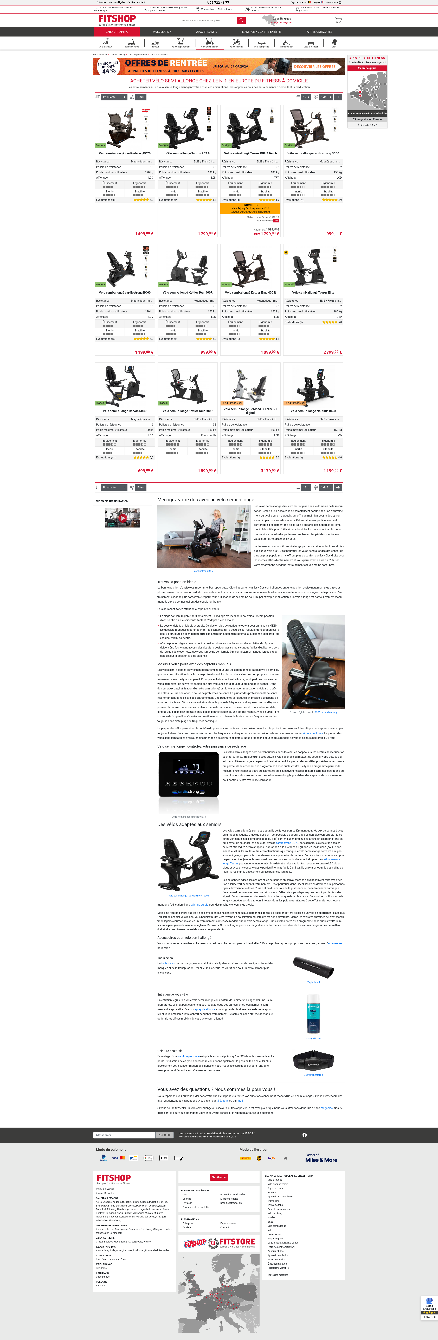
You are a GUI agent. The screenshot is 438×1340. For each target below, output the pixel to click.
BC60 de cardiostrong (326, 712)
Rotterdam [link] (164, 1250)
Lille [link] (98, 1268)
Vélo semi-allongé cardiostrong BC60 (125, 292)
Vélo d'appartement (138, 54)
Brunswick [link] (101, 1205)
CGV (185, 1194)
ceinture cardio (199, 904)
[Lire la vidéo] (122, 518)
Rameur (272, 1192)
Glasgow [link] (158, 1229)
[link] (367, 90)
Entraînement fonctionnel (281, 1247)
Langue (316, 2)
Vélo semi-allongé (159, 54)
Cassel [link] (166, 1209)
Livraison (187, 1203)
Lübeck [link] (128, 1213)
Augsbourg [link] (118, 1201)
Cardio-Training (117, 31)
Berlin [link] (128, 1201)
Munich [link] (149, 1213)
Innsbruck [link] (107, 1241)
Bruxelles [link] (109, 1193)
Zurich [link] (123, 1259)
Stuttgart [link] (161, 1216)
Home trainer (274, 1234)
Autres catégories (319, 31)
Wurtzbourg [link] (115, 1220)
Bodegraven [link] (116, 1250)
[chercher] (241, 20)
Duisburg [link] (153, 1205)
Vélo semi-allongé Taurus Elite (313, 292)
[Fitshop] (117, 20)
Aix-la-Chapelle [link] (104, 1201)
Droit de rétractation (231, 1203)
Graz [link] (98, 1241)
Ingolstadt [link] (145, 1209)
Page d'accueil (100, 54)
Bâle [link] (98, 1259)
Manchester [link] (102, 1233)
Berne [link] (105, 1259)
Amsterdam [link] (102, 1250)
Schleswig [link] (150, 1216)
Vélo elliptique (275, 1179)
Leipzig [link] (119, 1213)
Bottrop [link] (163, 1201)
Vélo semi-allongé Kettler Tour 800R (187, 411)
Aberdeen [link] (101, 1229)
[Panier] (339, 20)
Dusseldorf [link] (142, 1205)
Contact (141, 2)
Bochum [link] (146, 1201)
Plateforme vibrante (278, 1267)
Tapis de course (276, 1188)
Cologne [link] (110, 1213)
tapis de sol (168, 963)
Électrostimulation (277, 1263)
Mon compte (332, 2)
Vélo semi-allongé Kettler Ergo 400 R (250, 292)
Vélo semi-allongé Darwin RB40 (124, 411)
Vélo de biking (275, 1213)
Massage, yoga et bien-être (261, 31)
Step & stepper (275, 1238)
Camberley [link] (134, 1229)
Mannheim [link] (138, 1213)
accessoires (335, 943)
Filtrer (140, 97)
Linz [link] (128, 1241)
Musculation (162, 31)
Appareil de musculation (280, 1196)
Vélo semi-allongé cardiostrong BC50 (313, 153)
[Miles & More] (321, 1157)
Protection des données (232, 1194)
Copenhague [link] (103, 1276)
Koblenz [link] (100, 1213)
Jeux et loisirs (206, 31)
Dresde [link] (131, 1205)
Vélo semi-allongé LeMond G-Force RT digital (250, 411)
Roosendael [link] (151, 1250)
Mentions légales (117, 2)
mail (240, 1100)
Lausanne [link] (114, 1259)
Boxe (270, 1221)
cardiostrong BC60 (204, 571)
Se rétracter (219, 1177)
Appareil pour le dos (278, 1255)
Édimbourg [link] (146, 1229)
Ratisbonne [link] (115, 1216)
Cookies (187, 1198)
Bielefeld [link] (136, 1201)
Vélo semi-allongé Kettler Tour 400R (187, 292)
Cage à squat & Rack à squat (283, 1242)
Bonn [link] (155, 1201)
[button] (338, 97)
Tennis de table (275, 1205)
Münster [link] (158, 1213)
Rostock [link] (126, 1216)
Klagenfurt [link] (119, 1241)
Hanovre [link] (134, 1209)
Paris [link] (104, 1268)
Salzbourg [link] (137, 1241)
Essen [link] (162, 1205)
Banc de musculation (279, 1209)
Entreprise (101, 2)
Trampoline (273, 1200)
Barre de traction (276, 1259)
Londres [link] (168, 1229)
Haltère (271, 1217)
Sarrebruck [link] (138, 1216)
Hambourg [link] (123, 1209)
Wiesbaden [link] (102, 1220)
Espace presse (228, 1223)
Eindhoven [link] (138, 1250)
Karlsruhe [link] (157, 1209)
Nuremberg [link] (102, 1216)
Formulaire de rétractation (196, 1207)
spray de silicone (205, 1009)
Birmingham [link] (120, 1229)
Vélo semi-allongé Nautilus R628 (313, 411)
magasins (327, 1108)
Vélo (270, 1230)
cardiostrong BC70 (287, 843)
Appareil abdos (276, 1251)
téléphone (222, 1100)
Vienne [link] (147, 1241)
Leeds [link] (110, 1229)
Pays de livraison (299, 2)
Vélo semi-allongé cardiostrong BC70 (125, 153)
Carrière (131, 2)
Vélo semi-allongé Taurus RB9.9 (188, 153)
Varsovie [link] (100, 1285)
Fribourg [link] (111, 1209)
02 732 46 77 (368, 124)
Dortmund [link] (121, 1205)
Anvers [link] (99, 1193)
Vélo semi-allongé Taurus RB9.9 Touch (250, 153)
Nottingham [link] (116, 1233)
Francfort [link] (101, 1209)
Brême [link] (111, 1205)
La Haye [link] (127, 1250)
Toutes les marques (278, 1275)
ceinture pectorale (312, 733)
